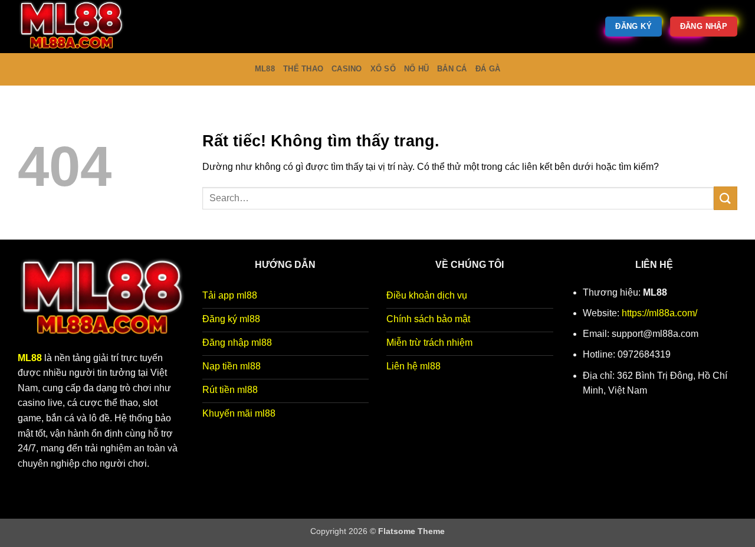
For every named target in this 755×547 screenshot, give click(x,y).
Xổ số (383, 68)
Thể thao (303, 68)
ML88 (265, 68)
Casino (346, 68)
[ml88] (77, 26)
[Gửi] (725, 197)
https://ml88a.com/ (659, 313)
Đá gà (487, 68)
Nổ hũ (416, 68)
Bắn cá (452, 68)
